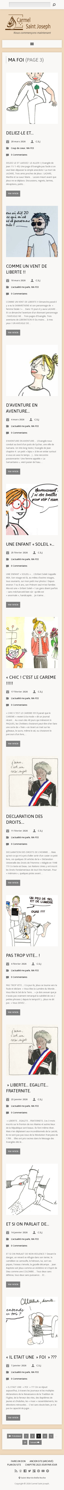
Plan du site (14, 1465)
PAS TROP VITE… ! (23, 955)
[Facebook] (25, 1471)
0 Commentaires (19, 155)
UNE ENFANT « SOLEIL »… (30, 544)
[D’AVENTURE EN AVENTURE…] (32, 394)
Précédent (16, 1436)
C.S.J (38, 141)
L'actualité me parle (20, 287)
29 (25, 1442)
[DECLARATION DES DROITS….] (32, 805)
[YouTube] (43, 1471)
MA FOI (30, 148)
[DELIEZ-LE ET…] (32, 122)
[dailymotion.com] (47, 1471)
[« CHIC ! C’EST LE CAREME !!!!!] (32, 666)
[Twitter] (29, 1471)
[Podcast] (20, 1471)
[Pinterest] (38, 1471)
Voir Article (13, 193)
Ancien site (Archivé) (41, 1461)
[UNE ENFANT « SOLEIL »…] (32, 533)
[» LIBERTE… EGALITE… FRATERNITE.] (32, 1074)
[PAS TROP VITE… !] (32, 944)
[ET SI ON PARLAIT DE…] (32, 1213)
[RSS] (16, 1471)
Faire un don (18, 1461)
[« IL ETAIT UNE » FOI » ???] (32, 1346)
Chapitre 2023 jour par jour (41, 1465)
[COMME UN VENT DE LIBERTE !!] (32, 255)
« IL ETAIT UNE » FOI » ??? (31, 1357)
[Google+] (34, 1471)
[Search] (54, 4)
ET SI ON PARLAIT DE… (27, 1224)
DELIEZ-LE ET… (20, 132)
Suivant (33, 1442)
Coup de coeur (18, 148)
